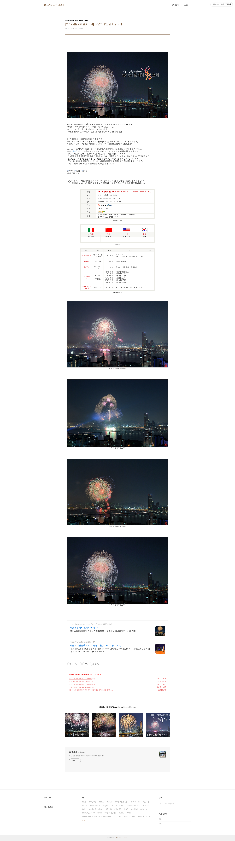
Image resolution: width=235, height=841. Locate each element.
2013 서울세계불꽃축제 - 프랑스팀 (80, 679)
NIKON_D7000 (89, 813)
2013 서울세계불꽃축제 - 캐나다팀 (80, 684)
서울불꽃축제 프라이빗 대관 (84, 627)
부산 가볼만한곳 (111, 813)
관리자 (126, 838)
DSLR (85, 805)
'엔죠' (74, 151)
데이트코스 (145, 809)
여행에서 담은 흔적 (74, 674)
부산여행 (93, 809)
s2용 (85, 802)
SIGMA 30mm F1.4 (133, 805)
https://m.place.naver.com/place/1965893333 (88, 624)
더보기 (84, 820)
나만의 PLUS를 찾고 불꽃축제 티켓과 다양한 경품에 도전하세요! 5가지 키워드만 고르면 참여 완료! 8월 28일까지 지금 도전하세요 (110, 650)
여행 (129, 813)
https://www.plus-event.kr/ (80, 642)
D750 (109, 809)
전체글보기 (175, 5)
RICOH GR (136, 802)
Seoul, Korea (85, 674)
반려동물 (118, 809)
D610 (122, 813)
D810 (101, 809)
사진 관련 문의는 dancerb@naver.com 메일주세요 (87, 756)
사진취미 (135, 809)
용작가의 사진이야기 (54, 4)
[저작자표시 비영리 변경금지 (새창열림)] (95, 664)
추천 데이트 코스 (144, 817)
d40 (126, 809)
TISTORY (118, 838)
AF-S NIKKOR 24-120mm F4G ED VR (97, 817)
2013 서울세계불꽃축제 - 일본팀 (79, 681)
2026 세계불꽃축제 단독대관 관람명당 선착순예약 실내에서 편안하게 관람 (103, 631)
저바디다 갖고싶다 (122, 802)
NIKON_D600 (130, 817)
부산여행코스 (95, 805)
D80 (100, 813)
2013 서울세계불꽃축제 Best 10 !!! (80, 687)
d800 (102, 802)
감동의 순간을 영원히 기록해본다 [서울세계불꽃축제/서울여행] (89, 690)
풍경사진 (146, 802)
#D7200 (118, 817)
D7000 (120, 805)
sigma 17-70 (108, 805)
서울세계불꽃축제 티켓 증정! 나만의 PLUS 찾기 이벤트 (97, 645)
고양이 (146, 805)
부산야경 (93, 802)
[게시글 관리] (78, 664)
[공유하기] (75, 664)
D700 (110, 802)
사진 (84, 809)
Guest (186, 5)
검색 (188, 803)
